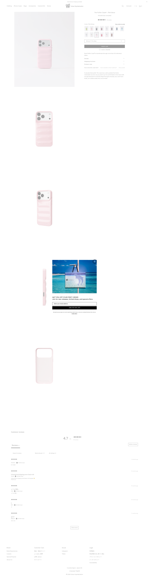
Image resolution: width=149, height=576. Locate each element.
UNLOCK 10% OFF (74, 308)
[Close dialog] (94, 261)
